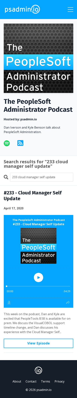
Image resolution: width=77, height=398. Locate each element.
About (17, 381)
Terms (45, 381)
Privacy (59, 381)
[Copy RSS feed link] (20, 143)
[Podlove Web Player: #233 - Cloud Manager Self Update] (38, 261)
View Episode (38, 343)
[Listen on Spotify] (9, 143)
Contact (31, 381)
